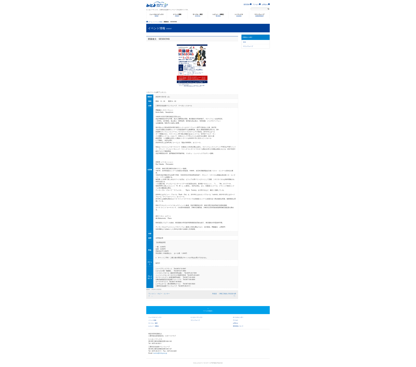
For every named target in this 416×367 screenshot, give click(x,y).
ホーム (150, 22)
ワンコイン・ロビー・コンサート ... (159, 294)
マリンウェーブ (259, 15)
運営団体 (247, 4)
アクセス (256, 4)
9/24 (244, 42)
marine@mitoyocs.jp (160, 353)
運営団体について (238, 326)
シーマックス (239, 15)
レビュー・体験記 (218, 15)
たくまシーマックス (196, 317)
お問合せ (265, 4)
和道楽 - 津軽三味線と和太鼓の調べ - (224, 294)
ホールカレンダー (238, 317)
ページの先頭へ (208, 311)
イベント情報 (177, 15)
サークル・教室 (198, 15)
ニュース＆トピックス (157, 15)
